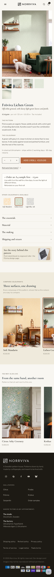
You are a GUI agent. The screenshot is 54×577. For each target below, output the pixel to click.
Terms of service (10, 548)
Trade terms (36, 548)
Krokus (31, 495)
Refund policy (23, 541)
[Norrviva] (27, 4)
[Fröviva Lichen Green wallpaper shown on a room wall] (17, 83)
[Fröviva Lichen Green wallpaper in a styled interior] (7, 83)
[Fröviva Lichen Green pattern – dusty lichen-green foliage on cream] (39, 83)
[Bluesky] (36, 476)
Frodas (30, 489)
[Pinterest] (13, 476)
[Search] (44, 4)
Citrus (5, 489)
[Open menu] (5, 4)
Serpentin (7, 500)
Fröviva (6, 495)
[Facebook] (21, 476)
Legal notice (24, 548)
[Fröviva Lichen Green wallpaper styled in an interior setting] (28, 83)
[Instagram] (6, 476)
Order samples (34, 500)
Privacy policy (36, 541)
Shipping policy (9, 541)
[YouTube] (28, 476)
